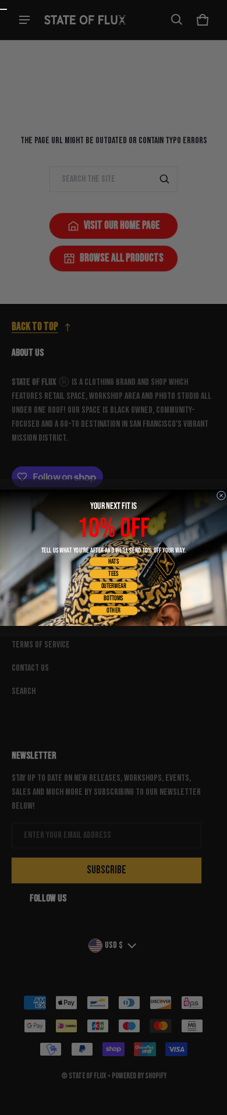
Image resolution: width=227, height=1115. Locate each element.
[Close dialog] (221, 495)
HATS (113, 561)
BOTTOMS (113, 598)
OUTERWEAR (113, 586)
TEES (113, 573)
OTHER (113, 610)
